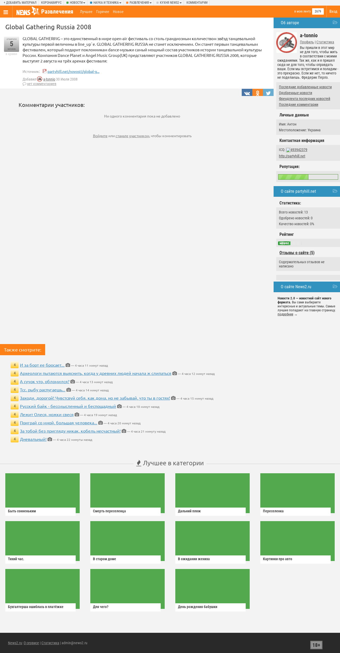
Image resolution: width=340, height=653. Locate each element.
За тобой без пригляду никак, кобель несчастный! (70, 430)
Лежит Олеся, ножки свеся (47, 414)
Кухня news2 (169, 3)
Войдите (100, 135)
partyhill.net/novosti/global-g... (73, 71)
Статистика (325, 42)
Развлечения (139, 3)
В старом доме (104, 559)
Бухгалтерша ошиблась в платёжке (35, 607)
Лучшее (86, 11)
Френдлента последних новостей (304, 99)
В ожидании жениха (194, 559)
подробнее (285, 314)
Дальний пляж (189, 511)
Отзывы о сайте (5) (296, 252)
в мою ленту (302, 11)
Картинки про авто (277, 559)
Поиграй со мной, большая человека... (58, 422)
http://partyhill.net (292, 156)
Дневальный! (33, 439)
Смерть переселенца (109, 511)
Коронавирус (51, 3)
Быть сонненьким (22, 511)
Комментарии (196, 3)
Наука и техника (106, 3)
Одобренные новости (295, 93)
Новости (76, 3)
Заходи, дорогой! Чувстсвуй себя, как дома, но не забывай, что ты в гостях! (95, 397)
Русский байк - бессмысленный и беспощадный (68, 406)
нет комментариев (41, 84)
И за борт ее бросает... (42, 364)
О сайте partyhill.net (298, 191)
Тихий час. (16, 559)
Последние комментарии (298, 104)
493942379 (299, 150)
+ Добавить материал (20, 3)
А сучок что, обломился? (44, 381)
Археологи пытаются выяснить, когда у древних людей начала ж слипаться (95, 373)
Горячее (102, 11)
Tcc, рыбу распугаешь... (42, 389)
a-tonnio (49, 79)
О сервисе (31, 643)
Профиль (307, 42)
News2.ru (15, 643)
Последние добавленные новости (305, 87)
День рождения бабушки (197, 607)
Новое (118, 11)
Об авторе (290, 22)
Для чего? (100, 607)
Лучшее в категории (172, 463)
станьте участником (132, 135)
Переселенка (273, 511)
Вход (333, 11)
